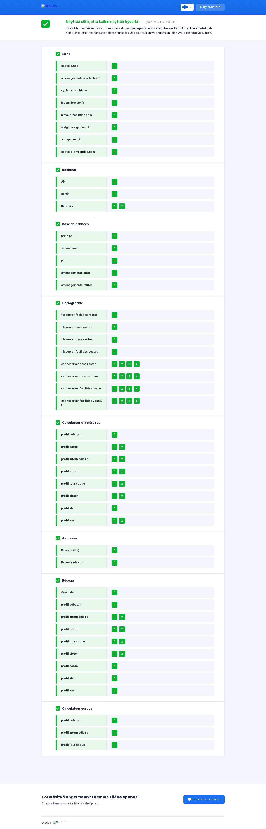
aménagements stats (76, 272)
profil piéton (69, 495)
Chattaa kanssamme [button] (206, 799)
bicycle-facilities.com (76, 115)
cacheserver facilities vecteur (82, 402)
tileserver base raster (76, 327)
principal (67, 235)
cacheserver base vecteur (79, 376)
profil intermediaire (74, 732)
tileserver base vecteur (77, 339)
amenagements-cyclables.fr (81, 78)
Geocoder (68, 592)
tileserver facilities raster (79, 314)
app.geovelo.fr (71, 139)
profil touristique (73, 483)
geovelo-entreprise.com (78, 151)
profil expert (70, 471)
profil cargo (69, 446)
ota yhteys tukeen (198, 32)
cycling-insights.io (74, 90)
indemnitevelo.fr (72, 102)
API (63, 181)
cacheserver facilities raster (81, 388)
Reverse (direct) (72, 562)
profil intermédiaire (74, 459)
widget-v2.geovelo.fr (76, 127)
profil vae (68, 520)
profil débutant (71, 434)
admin (65, 193)
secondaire (69, 248)
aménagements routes (76, 285)
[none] (49, 7)
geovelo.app (69, 65)
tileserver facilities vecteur (80, 351)
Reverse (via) (70, 550)
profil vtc (67, 508)
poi (63, 260)
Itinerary (67, 206)
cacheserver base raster (78, 364)
